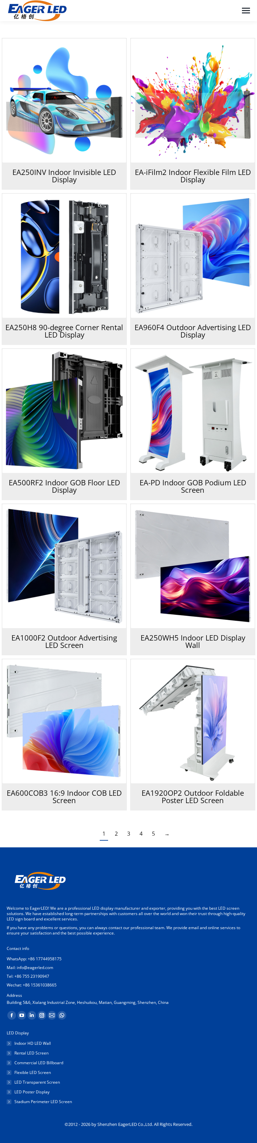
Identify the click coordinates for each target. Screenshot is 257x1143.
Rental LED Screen (31, 1053)
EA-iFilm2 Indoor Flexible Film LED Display (193, 175)
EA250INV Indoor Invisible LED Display (64, 175)
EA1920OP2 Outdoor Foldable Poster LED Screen (193, 796)
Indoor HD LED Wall (32, 1043)
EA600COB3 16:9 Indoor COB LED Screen (64, 796)
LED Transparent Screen (37, 1082)
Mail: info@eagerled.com (30, 967)
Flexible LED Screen (32, 1072)
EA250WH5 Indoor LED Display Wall (193, 641)
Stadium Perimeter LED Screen (43, 1101)
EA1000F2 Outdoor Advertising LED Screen (64, 641)
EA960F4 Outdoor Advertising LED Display (193, 331)
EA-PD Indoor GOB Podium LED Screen (193, 486)
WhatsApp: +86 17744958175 (34, 959)
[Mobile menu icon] (246, 10)
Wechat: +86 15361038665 (32, 985)
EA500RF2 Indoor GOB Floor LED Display (64, 486)
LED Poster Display (32, 1092)
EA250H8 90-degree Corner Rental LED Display (64, 331)
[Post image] (64, 101)
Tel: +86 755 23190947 (28, 976)
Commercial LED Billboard (38, 1063)
